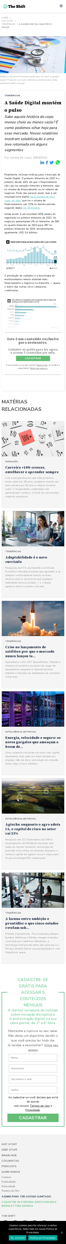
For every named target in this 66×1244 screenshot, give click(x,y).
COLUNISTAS (10, 1161)
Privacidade (32, 1110)
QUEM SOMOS (11, 1172)
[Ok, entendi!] (61, 1232)
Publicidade (9, 1181)
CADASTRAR (33, 358)
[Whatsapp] (58, 162)
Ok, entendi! (18, 1237)
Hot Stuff (8, 21)
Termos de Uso (40, 1106)
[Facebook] (47, 162)
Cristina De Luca (20, 157)
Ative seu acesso (39, 368)
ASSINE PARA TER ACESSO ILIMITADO (26, 1196)
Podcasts (9, 1166)
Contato (6, 1177)
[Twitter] (51, 162)
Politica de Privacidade (42, 1237)
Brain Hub (9, 1155)
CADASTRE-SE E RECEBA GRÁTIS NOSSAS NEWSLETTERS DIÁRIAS (29, 1203)
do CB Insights (31, 208)
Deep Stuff (9, 1149)
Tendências (8, 24)
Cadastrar (33, 1118)
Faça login (42, 365)
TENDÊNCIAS (12, 95)
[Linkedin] (42, 162)
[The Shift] (14, 6)
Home (5, 17)
